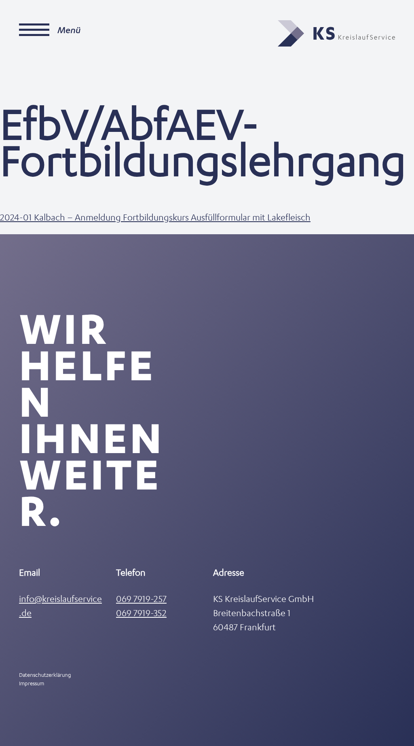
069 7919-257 (141, 598)
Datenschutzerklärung (45, 674)
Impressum (31, 683)
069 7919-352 (141, 612)
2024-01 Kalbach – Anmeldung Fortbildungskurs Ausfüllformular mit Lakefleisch (155, 217)
